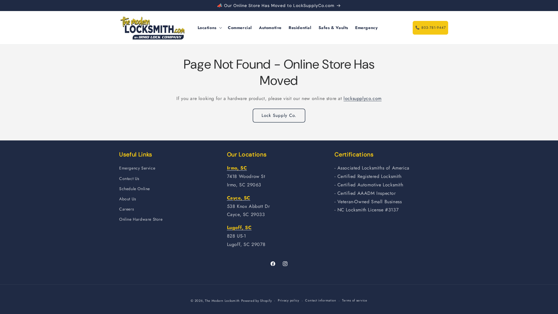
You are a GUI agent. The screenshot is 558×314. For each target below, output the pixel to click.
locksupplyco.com (363, 98)
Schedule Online (134, 189)
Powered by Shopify (256, 300)
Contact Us (129, 178)
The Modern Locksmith (222, 300)
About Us (127, 199)
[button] (209, 28)
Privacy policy (288, 300)
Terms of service (354, 300)
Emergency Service (137, 168)
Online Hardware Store (141, 219)
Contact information (320, 300)
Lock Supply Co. (279, 115)
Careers (126, 209)
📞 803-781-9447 (430, 27)
